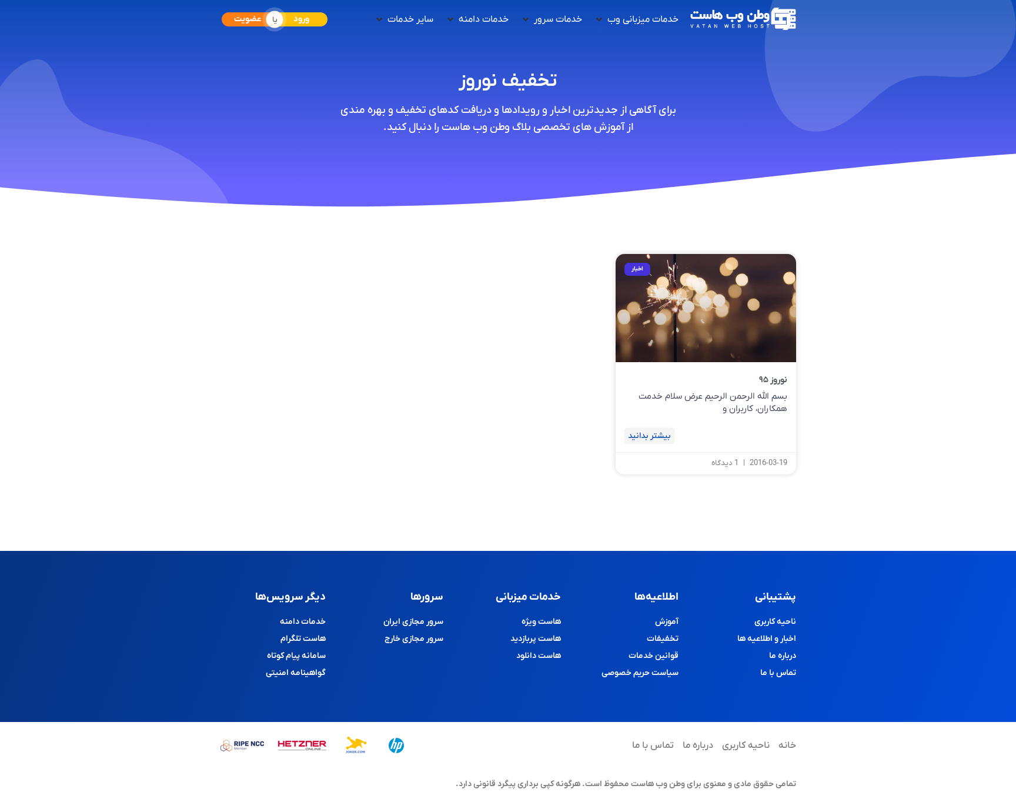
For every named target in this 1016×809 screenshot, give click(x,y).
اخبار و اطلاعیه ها (766, 638)
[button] (636, 19)
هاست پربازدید (535, 638)
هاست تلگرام (303, 638)
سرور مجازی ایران (413, 621)
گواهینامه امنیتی (296, 672)
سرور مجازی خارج (414, 638)
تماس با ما (778, 672)
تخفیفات (663, 638)
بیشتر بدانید (649, 436)
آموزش (667, 621)
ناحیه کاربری (775, 621)
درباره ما (782, 655)
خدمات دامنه (303, 621)
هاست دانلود (538, 655)
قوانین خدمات (654, 655)
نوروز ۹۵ (773, 380)
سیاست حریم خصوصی (640, 672)
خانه (787, 745)
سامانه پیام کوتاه (296, 655)
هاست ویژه (541, 621)
